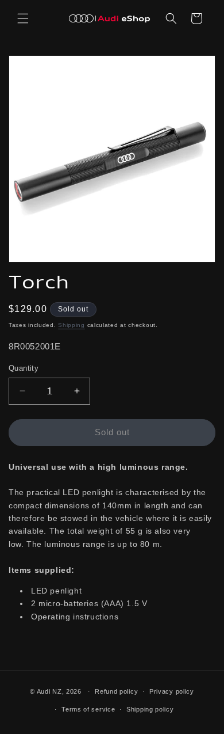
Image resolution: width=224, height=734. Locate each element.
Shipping (71, 325)
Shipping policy (150, 709)
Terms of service (88, 709)
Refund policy (116, 691)
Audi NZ (49, 691)
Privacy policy (171, 691)
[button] (23, 18)
